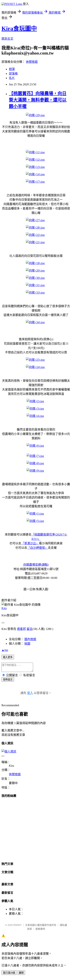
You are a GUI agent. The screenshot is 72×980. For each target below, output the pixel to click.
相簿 (12, 69)
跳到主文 (7, 38)
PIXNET (17, 925)
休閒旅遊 (32, 61)
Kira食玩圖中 (19, 28)
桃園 (27, 643)
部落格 (13, 73)
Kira (4, 608)
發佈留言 (8, 679)
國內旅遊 (30, 639)
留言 (29, 628)
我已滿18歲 (9, 972)
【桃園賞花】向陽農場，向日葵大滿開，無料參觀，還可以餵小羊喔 (37, 100)
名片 (12, 77)
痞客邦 (21, 628)
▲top (4, 650)
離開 (21, 972)
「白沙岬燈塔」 (37, 547)
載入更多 (8, 657)
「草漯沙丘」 (30, 543)
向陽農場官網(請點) (36, 564)
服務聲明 (40, 928)
